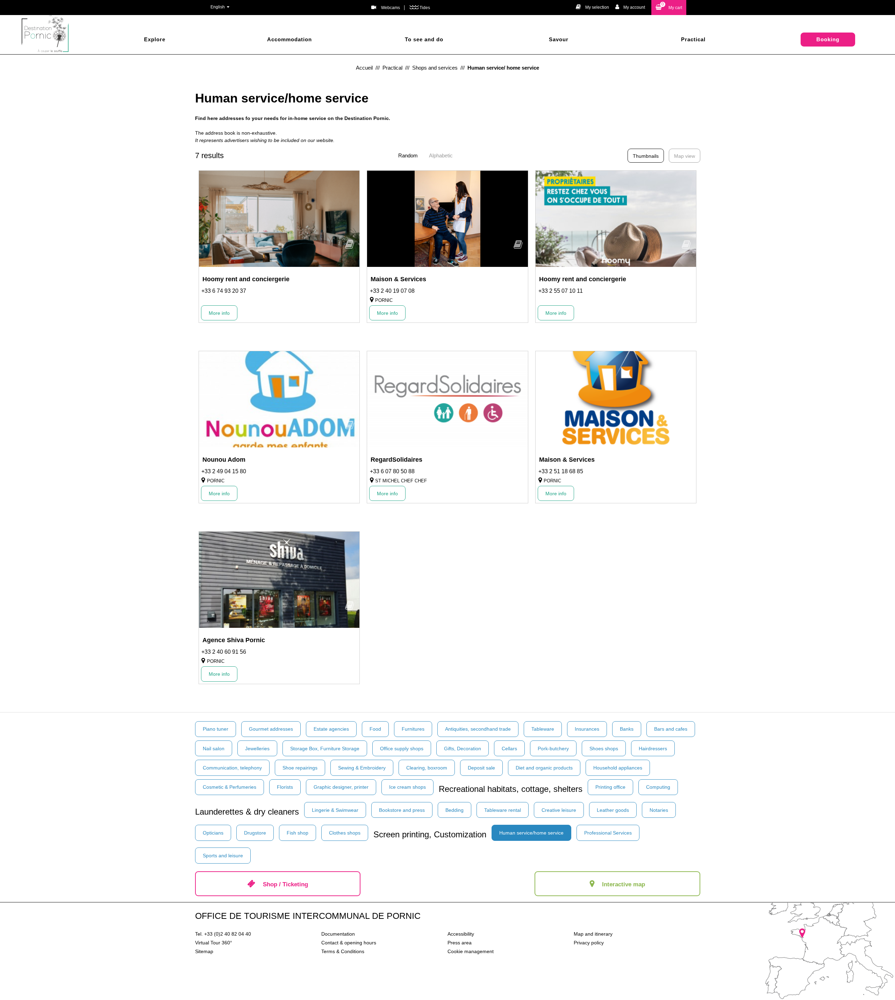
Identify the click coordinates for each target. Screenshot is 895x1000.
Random (408, 155)
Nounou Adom (223, 459)
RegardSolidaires (396, 459)
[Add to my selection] (349, 247)
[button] (668, 7)
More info (219, 313)
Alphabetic (441, 155)
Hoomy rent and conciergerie (245, 279)
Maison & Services (398, 279)
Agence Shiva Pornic (233, 640)
